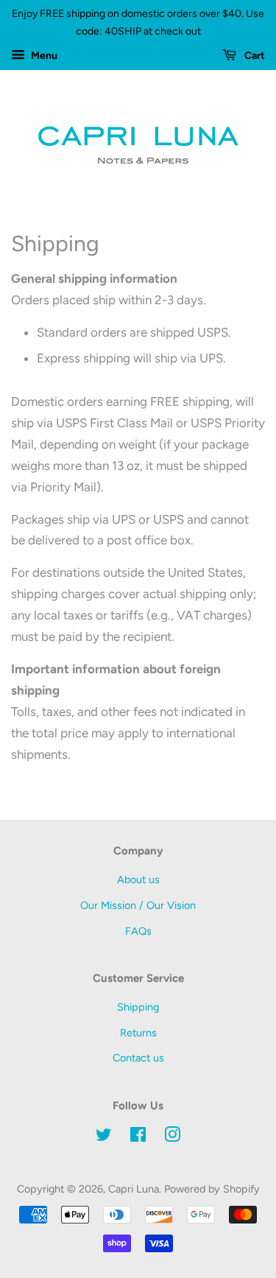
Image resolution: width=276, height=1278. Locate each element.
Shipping (138, 1007)
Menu (43, 55)
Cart (253, 55)
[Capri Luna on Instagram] (172, 1137)
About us (138, 879)
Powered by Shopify (212, 1189)
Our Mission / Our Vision (138, 905)
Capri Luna (133, 1189)
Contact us (138, 1057)
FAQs (138, 931)
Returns (138, 1032)
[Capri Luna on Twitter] (104, 1137)
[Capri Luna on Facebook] (138, 1137)
